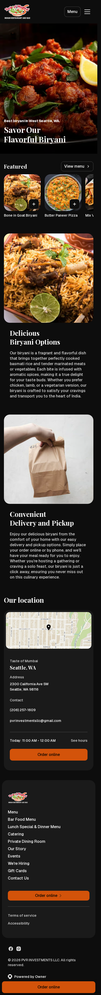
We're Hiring (18, 863)
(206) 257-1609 (23, 711)
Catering (16, 834)
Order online (49, 754)
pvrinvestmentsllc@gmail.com (35, 721)
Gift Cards (17, 870)
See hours (79, 740)
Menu (72, 11)
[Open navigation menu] (87, 12)
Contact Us (18, 878)
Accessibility (19, 923)
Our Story (17, 848)
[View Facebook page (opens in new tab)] (11, 949)
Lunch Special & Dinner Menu (34, 826)
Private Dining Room (26, 841)
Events (14, 856)
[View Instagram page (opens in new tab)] (19, 949)
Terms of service (22, 915)
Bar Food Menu (22, 819)
